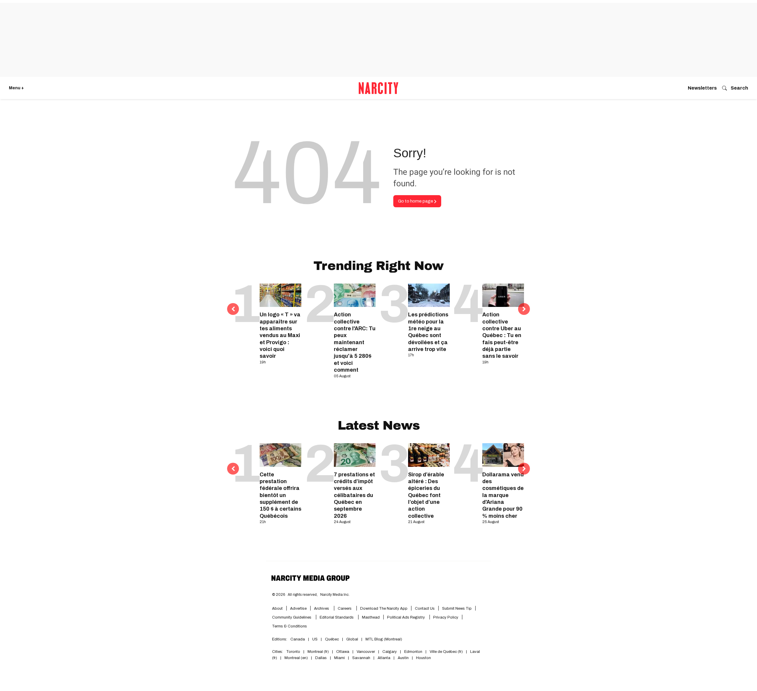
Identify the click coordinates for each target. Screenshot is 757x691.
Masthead (371, 617)
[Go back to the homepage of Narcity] (378, 88)
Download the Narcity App (383, 608)
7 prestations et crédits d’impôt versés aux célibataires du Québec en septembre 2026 (354, 495)
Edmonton (413, 652)
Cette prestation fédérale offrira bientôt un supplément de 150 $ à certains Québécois (280, 495)
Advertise (298, 608)
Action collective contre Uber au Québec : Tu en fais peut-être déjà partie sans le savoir (501, 335)
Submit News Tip (457, 608)
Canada (297, 639)
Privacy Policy (445, 617)
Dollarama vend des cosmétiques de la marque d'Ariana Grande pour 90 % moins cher (503, 495)
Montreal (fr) (318, 652)
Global (352, 639)
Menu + (16, 88)
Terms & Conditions (289, 626)
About (277, 608)
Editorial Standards (337, 617)
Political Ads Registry (406, 617)
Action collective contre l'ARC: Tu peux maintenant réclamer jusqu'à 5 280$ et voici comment (355, 342)
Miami (339, 658)
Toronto (293, 652)
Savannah (361, 658)
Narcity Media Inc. (335, 595)
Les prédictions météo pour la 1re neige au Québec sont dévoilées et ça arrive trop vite (428, 332)
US (315, 639)
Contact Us (425, 608)
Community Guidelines (292, 617)
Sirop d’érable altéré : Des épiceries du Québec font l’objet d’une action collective (426, 495)
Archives (321, 608)
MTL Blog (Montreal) (383, 639)
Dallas (321, 658)
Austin (403, 658)
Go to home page (416, 201)
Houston (423, 658)
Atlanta (384, 658)
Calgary (389, 652)
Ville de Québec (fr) (446, 652)
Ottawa (342, 652)
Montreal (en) (296, 658)
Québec (332, 639)
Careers (345, 608)
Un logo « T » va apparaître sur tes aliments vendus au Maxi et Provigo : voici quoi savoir (280, 335)
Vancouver (366, 652)
